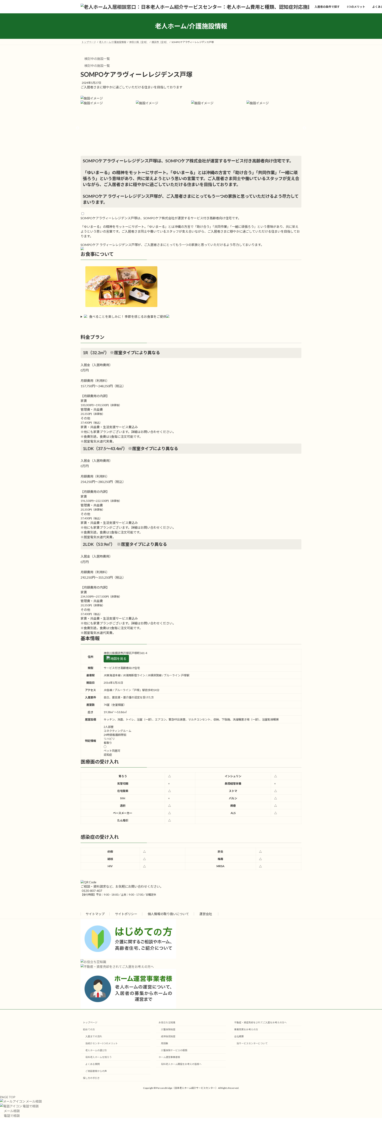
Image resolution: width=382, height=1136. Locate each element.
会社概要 (239, 1036)
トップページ (90, 1022)
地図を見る (118, 658)
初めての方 (89, 1029)
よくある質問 (92, 1064)
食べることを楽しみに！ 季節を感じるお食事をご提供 (127, 316)
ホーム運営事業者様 (169, 1057)
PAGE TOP (7, 1097)
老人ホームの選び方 (96, 1050)
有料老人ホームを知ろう (98, 1057)
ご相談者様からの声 (96, 1071)
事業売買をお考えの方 (246, 1029)
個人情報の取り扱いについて (168, 914)
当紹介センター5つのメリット (101, 1043)
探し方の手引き (91, 1078)
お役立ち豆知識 (167, 1022)
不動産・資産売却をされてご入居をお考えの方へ (260, 1022)
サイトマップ (95, 914)
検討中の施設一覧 (97, 58)
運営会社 (205, 914)
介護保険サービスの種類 (174, 1050)
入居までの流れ (93, 1036)
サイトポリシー (126, 914)
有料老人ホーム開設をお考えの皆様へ (181, 1064)
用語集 (164, 1043)
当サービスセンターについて (252, 1043)
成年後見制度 (168, 1036)
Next (304, 128)
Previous (78, 128)
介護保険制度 (168, 1029)
